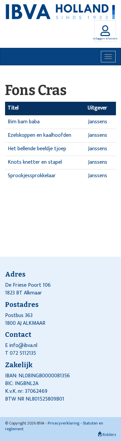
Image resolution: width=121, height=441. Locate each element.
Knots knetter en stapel (35, 162)
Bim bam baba (24, 121)
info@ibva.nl (23, 345)
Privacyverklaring (63, 423)
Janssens (97, 121)
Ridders (109, 434)
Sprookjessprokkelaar (32, 175)
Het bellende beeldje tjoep (37, 148)
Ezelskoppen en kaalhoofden (39, 135)
